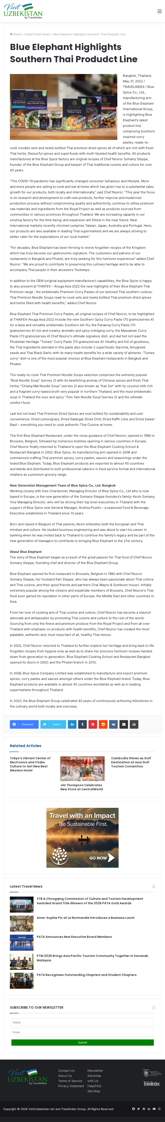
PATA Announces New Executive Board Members (74, 937)
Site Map (93, 1091)
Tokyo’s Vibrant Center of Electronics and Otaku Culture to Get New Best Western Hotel (30, 764)
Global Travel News (37, 34)
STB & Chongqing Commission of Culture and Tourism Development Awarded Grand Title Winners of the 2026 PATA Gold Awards (90, 901)
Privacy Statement (71, 1086)
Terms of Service (70, 1081)
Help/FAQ (94, 1086)
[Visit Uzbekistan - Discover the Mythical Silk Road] (23, 11)
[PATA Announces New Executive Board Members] (22, 943)
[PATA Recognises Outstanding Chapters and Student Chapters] (22, 981)
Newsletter (95, 1070)
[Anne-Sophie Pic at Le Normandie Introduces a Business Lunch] (22, 924)
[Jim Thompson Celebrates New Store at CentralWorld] (82, 768)
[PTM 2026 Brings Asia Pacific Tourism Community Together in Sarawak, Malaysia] (22, 962)
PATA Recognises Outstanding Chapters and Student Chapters (87, 975)
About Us (65, 1076)
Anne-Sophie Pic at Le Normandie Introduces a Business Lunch (85, 918)
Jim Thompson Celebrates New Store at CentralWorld (81, 787)
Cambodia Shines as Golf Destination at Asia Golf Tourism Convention (131, 762)
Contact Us (66, 1070)
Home (16, 34)
